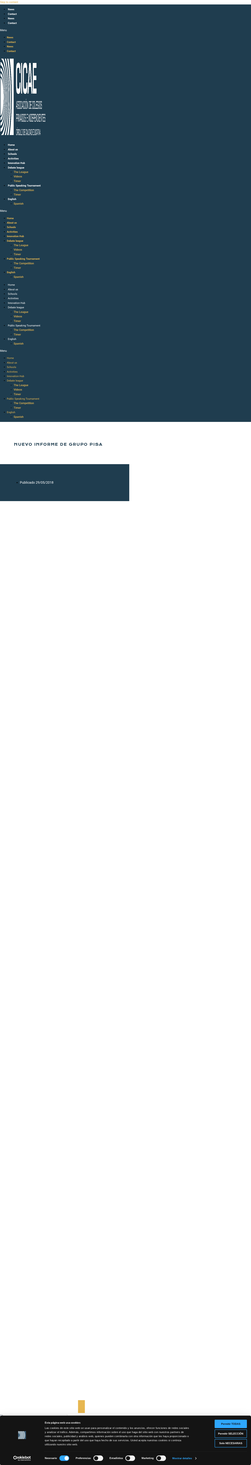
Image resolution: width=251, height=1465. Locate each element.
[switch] (98, 1458)
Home (11, 144)
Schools (12, 154)
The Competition (24, 190)
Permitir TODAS (230, 1423)
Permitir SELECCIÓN (230, 1433)
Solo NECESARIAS (230, 1443)
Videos (18, 176)
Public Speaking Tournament (24, 185)
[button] (74, 30)
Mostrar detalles (182, 1458)
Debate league (16, 167)
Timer (17, 181)
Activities (13, 158)
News (11, 9)
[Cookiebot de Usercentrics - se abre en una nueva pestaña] (22, 1458)
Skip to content (9, 2)
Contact (12, 14)
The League (21, 172)
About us (13, 149)
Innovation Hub (16, 163)
